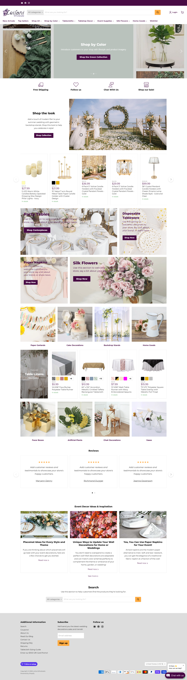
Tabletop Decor (85, 21)
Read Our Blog (26, 636)
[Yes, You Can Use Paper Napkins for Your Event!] (142, 524)
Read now (43, 560)
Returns (23, 646)
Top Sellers (23, 21)
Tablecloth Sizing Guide (30, 650)
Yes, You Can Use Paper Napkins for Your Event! (143, 543)
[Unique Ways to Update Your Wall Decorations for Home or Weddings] (93, 524)
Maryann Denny (44, 480)
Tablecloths (68, 21)
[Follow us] (76, 87)
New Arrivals (9, 21)
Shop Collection (93, 57)
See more (92, 576)
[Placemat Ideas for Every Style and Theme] (44, 524)
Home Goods (139, 21)
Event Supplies (105, 21)
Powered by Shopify (27, 673)
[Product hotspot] (118, 137)
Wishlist (154, 21)
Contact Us (25, 640)
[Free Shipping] (40, 87)
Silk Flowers (123, 21)
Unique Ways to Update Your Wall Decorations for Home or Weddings (93, 545)
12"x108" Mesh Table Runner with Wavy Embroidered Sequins (121, 389)
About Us (24, 633)
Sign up (63, 643)
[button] (6, 51)
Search (23, 626)
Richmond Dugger (93, 480)
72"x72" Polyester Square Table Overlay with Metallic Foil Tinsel (152, 389)
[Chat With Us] (111, 87)
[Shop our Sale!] (146, 87)
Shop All (36, 21)
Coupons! (24, 630)
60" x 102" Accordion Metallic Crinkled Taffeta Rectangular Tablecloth (93, 389)
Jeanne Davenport (142, 480)
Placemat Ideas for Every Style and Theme (44, 543)
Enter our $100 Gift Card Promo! (34, 653)
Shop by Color (51, 21)
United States (154, 664)
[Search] (158, 12)
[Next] (170, 179)
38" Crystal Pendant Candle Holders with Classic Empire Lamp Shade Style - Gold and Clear (152, 191)
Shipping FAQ (26, 643)
